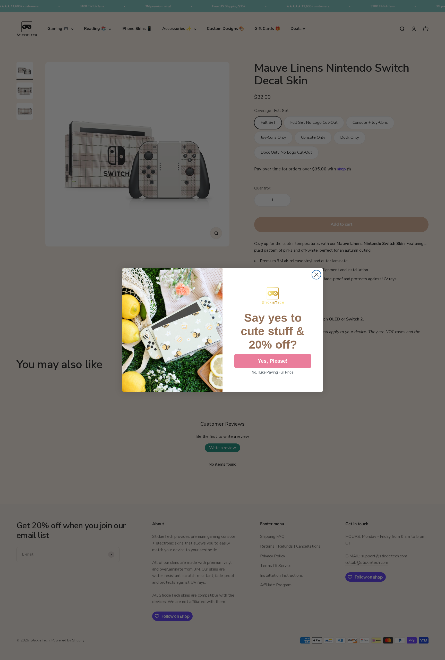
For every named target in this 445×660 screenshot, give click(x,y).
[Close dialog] (316, 274)
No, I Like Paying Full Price (273, 372)
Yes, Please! (273, 361)
